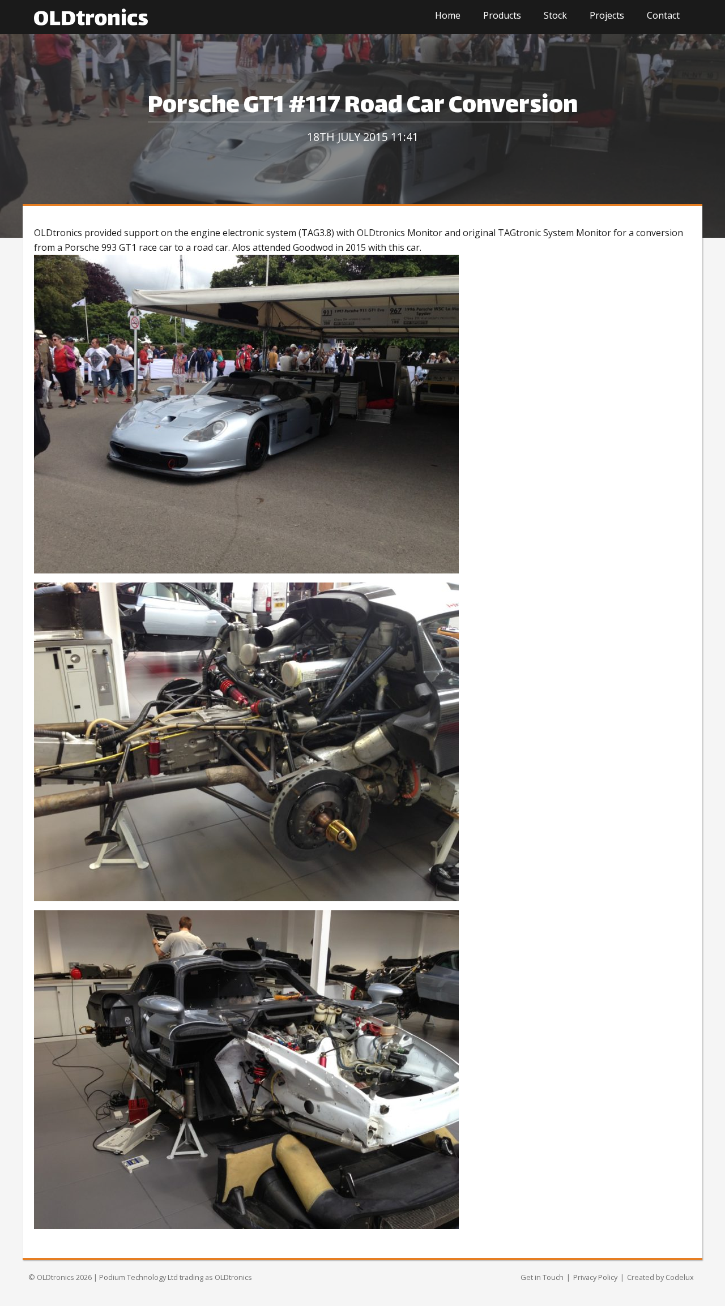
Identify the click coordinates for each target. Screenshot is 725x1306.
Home (447, 15)
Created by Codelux (660, 1277)
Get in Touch (542, 1277)
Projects (607, 15)
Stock (555, 15)
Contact (663, 15)
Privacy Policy (595, 1277)
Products (502, 15)
